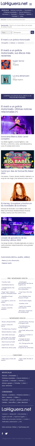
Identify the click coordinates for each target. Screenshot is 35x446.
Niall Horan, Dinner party (9, 347)
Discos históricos (24, 12)
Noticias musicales (16, 10)
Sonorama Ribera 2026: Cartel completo (14, 137)
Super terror (18, 61)
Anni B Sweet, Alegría (25, 301)
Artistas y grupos (7, 383)
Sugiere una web (7, 417)
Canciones (5, 14)
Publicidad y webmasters (10, 422)
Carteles (4, 402)
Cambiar (18, 419)
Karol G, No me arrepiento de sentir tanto (25, 346)
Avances (9, 397)
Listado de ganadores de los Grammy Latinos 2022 (14, 239)
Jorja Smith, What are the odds (25, 331)
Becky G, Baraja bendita (8, 322)
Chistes (14, 427)
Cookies (26, 419)
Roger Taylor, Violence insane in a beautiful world (8, 292)
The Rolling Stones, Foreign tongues (24, 326)
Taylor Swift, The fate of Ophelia (25, 359)
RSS (20, 422)
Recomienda (22, 414)
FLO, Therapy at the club (26, 343)
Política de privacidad (8, 419)
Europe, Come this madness (7, 308)
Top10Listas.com (23, 427)
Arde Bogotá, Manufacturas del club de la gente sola (25, 283)
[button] (30, 4)
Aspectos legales (19, 417)
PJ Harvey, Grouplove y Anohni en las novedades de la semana (16, 204)
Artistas (28, 14)
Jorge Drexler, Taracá (8, 345)
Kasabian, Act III (23, 303)
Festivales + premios (8, 400)
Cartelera (12, 395)
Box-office (12, 402)
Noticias (13, 43)
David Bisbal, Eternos (8, 285)
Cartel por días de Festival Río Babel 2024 (17, 172)
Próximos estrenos (23, 395)
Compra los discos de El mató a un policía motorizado (17, 96)
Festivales (14, 14)
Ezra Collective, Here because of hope (24, 297)
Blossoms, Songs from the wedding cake (25, 311)
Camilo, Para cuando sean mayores (24, 307)
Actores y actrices (22, 400)
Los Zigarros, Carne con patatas (8, 301)
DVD (3, 397)
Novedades (28, 10)
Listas (21, 16)
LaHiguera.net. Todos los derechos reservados (16, 438)
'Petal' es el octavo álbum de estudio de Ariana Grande (16, 26)
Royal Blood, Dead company (6, 297)
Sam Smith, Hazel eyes (8, 335)
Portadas (15, 16)
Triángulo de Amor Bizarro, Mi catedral (24, 339)
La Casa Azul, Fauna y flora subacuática (24, 288)
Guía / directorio (7, 386)
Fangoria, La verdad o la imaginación (25, 335)
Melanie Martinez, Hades (9, 332)
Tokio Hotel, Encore (7, 305)
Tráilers (16, 397)
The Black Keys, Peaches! (9, 329)
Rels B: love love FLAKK (8, 342)
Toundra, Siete (6, 282)
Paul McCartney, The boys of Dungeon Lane (26, 322)
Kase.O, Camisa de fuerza (7, 325)
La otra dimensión (21, 76)
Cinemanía (7, 392)
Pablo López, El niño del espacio (8, 359)
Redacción (13, 414)
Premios (21, 14)
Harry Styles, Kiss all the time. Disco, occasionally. (8, 338)
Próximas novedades (10, 12)
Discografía (4, 43)
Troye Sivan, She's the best (25, 292)
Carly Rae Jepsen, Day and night (7, 288)
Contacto (5, 414)
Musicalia (3, 19)
